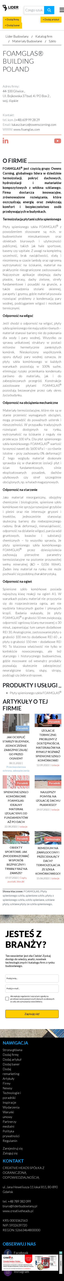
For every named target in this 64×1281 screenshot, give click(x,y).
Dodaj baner (11, 1064)
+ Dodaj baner (12, 25)
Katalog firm (43, 36)
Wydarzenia (11, 1107)
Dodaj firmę (11, 1055)
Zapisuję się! (32, 1013)
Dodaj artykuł (12, 1059)
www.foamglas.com (27, 129)
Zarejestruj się (13, 1148)
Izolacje (55, 765)
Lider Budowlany (17, 36)
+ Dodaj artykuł (51, 19)
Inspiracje (9, 1102)
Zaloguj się (10, 1153)
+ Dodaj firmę (12, 19)
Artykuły (8, 1078)
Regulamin (10, 1141)
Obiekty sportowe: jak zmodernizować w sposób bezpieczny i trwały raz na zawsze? (16, 860)
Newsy (7, 1088)
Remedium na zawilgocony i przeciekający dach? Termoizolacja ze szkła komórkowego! (48, 860)
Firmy (6, 1083)
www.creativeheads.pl (18, 1211)
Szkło (52, 41)
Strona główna (12, 1050)
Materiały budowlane (27, 41)
